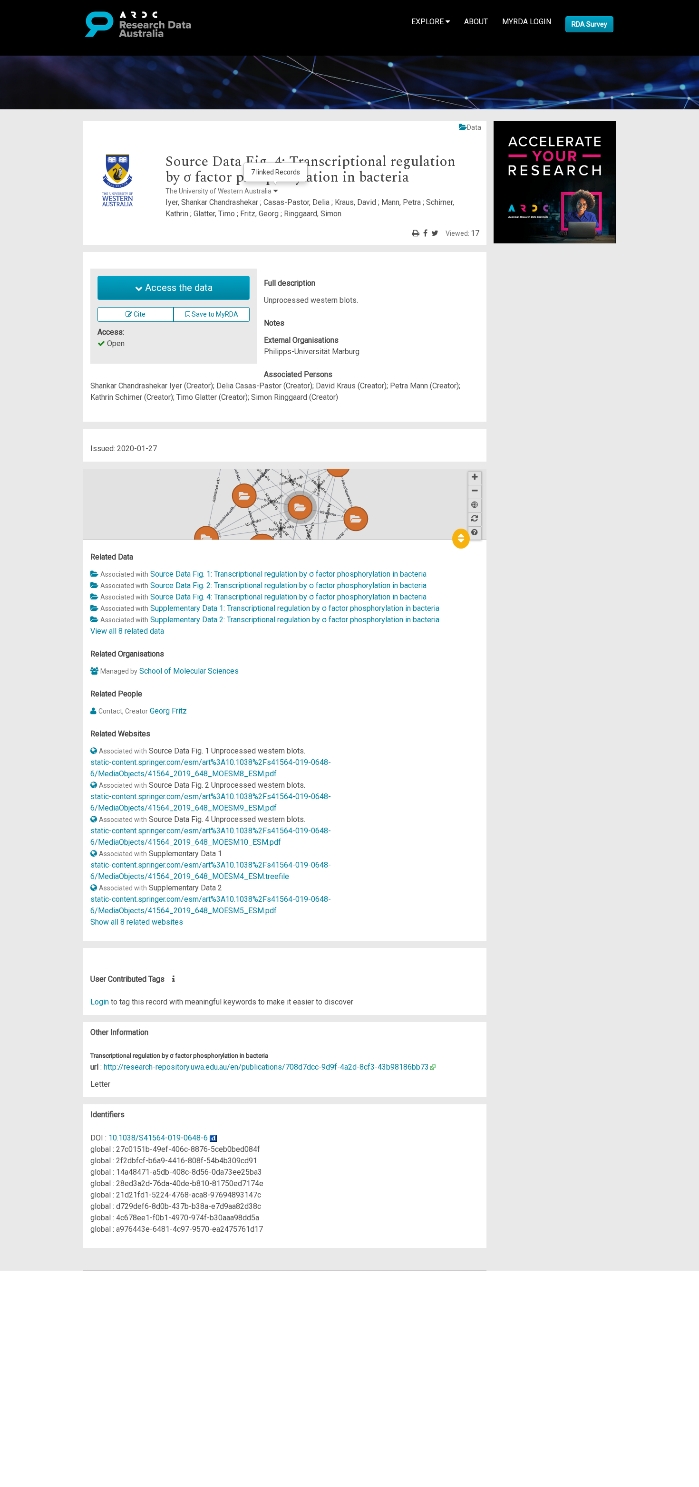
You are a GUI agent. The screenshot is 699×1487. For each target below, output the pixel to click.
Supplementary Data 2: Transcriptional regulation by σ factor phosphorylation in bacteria (294, 619)
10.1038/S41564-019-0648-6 (158, 1137)
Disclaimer (47, 1310)
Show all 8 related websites (136, 922)
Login (99, 1001)
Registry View (52, 1344)
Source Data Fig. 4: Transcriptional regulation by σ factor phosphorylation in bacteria (288, 596)
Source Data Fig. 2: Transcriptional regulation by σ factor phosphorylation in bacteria (288, 585)
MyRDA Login (526, 21)
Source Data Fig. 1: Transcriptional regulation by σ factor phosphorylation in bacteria (288, 574)
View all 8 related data (127, 631)
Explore (428, 21)
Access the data (178, 287)
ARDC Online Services (66, 1333)
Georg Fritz (168, 710)
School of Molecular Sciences (189, 671)
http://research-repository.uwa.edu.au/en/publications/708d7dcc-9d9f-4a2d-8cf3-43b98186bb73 (266, 1067)
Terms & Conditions (62, 1361)
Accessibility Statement (69, 1384)
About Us (44, 1276)
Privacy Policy (53, 1373)
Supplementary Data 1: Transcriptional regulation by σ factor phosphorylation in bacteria (294, 608)
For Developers (55, 1321)
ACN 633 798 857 (29, 1401)
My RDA (43, 1287)
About (476, 21)
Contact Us (47, 1299)
